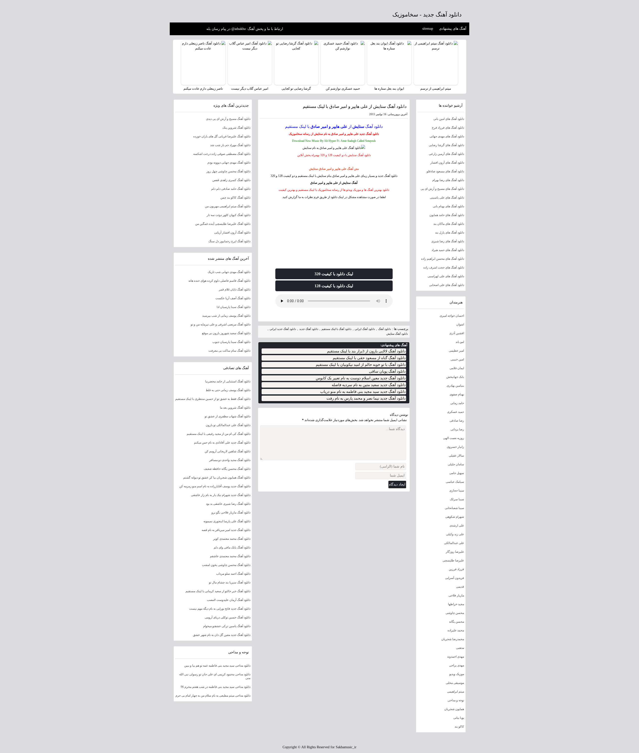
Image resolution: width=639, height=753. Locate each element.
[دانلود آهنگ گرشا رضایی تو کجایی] (296, 63)
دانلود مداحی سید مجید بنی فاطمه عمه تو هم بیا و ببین (217, 665)
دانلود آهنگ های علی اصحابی (446, 285)
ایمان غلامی (457, 368)
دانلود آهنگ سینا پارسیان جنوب (231, 342)
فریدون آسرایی (454, 578)
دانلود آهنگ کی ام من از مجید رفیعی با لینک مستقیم (218, 434)
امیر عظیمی (456, 350)
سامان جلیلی (456, 464)
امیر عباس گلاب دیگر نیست (249, 88)
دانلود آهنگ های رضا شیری (447, 241)
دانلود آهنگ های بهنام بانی (448, 206)
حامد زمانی (457, 403)
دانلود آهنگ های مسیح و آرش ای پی (442, 189)
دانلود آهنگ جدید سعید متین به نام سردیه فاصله (369, 385)
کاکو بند (459, 726)
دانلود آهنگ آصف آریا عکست (232, 298)
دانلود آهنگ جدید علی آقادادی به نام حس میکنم (222, 442)
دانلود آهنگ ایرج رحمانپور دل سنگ (229, 241)
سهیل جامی (456, 473)
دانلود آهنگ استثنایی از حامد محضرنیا (227, 381)
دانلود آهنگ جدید (369, 134)
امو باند (460, 342)
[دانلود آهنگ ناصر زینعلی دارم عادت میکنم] (203, 63)
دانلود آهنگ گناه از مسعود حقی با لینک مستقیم (369, 358)
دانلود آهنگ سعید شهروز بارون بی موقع (226, 333)
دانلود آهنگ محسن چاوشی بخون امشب (226, 565)
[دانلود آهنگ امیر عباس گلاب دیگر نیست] (250, 63)
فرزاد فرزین (456, 569)
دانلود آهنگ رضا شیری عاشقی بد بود (228, 503)
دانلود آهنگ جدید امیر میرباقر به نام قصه (226, 530)
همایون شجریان (454, 709)
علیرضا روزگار (455, 551)
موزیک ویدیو (456, 674)
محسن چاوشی (455, 613)
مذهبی (460, 648)
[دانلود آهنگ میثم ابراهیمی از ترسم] (436, 63)
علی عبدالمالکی (454, 543)
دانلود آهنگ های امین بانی (448, 119)
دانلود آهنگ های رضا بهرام (448, 180)
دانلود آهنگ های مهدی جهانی (447, 136)
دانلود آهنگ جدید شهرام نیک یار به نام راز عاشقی (220, 495)
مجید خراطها (456, 604)
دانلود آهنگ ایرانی (365, 328)
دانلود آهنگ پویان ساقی (387, 371)
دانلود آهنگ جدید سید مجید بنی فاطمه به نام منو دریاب (363, 392)
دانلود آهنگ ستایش (397, 333)
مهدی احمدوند (455, 656)
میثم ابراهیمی (455, 691)
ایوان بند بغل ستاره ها (389, 88)
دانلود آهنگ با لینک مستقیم (336, 328)
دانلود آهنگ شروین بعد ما (235, 407)
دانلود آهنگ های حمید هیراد (448, 250)
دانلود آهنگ (374, 126)
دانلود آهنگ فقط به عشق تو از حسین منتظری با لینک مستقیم (212, 399)
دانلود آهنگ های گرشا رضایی (446, 145)
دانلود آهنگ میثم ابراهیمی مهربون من (227, 206)
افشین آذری (456, 333)
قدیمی (460, 586)
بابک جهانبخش (455, 377)
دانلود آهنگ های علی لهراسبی (446, 276)
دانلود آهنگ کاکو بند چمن (235, 197)
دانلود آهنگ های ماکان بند (448, 224)
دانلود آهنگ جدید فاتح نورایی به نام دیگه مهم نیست (219, 608)
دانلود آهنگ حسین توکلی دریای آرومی (227, 617)
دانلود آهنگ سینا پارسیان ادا (233, 307)
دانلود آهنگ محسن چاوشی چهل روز (228, 171)
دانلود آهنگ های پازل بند (449, 232)
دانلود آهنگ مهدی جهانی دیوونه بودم (228, 162)
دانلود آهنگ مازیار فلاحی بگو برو (230, 512)
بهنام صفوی (457, 394)
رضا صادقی (457, 420)
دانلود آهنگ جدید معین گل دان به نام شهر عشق (221, 635)
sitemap (427, 28)
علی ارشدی (457, 525)
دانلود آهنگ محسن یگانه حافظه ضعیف (227, 469)
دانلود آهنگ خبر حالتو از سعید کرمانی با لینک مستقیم (217, 591)
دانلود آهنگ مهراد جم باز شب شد (230, 145)
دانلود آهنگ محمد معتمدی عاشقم (230, 556)
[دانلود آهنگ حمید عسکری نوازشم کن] (343, 63)
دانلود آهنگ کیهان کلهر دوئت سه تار (228, 215)
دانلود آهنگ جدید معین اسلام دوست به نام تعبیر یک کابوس (361, 378)
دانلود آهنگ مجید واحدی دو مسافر (229, 460)
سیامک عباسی (455, 482)
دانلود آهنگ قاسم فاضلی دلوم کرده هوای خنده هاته (219, 280)
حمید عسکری (455, 412)
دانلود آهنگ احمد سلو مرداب (233, 573)
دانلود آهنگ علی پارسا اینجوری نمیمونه (226, 521)
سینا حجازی (456, 490)
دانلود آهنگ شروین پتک (236, 127)
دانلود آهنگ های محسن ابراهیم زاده (442, 258)
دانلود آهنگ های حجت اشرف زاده (443, 267)
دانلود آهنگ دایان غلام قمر (234, 289)
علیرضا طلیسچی (453, 560)
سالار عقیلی (456, 455)
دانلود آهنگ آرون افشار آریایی (232, 232)
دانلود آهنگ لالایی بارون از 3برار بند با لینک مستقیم (366, 351)
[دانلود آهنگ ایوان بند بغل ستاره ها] (389, 63)
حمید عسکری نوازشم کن (343, 88)
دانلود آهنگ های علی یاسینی (447, 197)
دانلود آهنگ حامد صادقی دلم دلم (230, 189)
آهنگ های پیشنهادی (452, 28)
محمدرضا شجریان (452, 639)
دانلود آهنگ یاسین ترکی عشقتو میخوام (226, 626)
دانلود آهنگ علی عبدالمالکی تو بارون (228, 425)
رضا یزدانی (457, 429)
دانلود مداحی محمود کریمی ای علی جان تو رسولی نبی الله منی (214, 676)
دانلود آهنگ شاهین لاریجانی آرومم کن (227, 451)
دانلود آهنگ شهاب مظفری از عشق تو (227, 416)
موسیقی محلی (455, 683)
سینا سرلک (457, 499)
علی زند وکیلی (455, 534)
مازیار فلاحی (456, 595)
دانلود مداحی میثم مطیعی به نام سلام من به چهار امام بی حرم (212, 695)
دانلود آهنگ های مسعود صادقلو (445, 171)
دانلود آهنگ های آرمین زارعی (446, 154)
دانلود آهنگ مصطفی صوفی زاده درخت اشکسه (221, 154)
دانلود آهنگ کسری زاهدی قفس (231, 180)
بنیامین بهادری (455, 385)
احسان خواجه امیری (452, 315)
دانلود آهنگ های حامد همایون (446, 215)
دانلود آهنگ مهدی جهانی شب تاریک (229, 272)
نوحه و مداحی (456, 700)
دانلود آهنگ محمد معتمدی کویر (231, 538)
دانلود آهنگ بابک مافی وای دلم (232, 547)
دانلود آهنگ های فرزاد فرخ (448, 127)
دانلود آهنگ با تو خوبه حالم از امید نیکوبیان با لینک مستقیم (361, 365)
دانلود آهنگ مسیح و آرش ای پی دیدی (228, 119)
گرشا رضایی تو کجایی (296, 88)
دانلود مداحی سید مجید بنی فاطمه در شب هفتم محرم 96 (215, 687)
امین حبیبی (457, 359)
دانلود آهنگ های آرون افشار (447, 162)
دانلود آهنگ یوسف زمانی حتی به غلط (228, 390)
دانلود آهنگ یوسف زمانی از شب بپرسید (226, 315)
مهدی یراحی (456, 665)
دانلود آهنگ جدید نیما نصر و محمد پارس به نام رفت (366, 398)
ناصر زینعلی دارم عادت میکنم (203, 88)
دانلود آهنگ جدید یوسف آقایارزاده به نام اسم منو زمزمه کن (214, 486)
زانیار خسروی (455, 447)
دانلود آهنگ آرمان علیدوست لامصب (228, 600)
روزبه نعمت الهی (453, 438)
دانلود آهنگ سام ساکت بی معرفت (229, 350)
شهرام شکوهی (454, 516)
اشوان (460, 324)
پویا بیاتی (458, 718)
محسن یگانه (456, 621)
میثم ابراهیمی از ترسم (435, 88)
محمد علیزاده (456, 630)
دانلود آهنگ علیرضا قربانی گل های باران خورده (221, 136)
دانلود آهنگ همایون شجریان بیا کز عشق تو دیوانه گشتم (216, 477)
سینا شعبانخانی (454, 508)
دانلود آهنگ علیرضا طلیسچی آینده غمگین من (222, 224)
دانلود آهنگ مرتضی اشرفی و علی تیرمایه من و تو (220, 324)
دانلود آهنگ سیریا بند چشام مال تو (229, 582)
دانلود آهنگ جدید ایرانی (283, 328)
